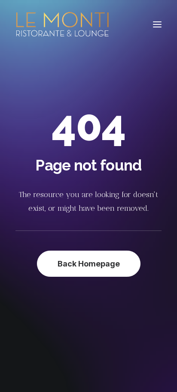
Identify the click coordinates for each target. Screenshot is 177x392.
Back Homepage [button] (89, 263)
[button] (157, 24)
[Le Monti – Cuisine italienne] (62, 24)
